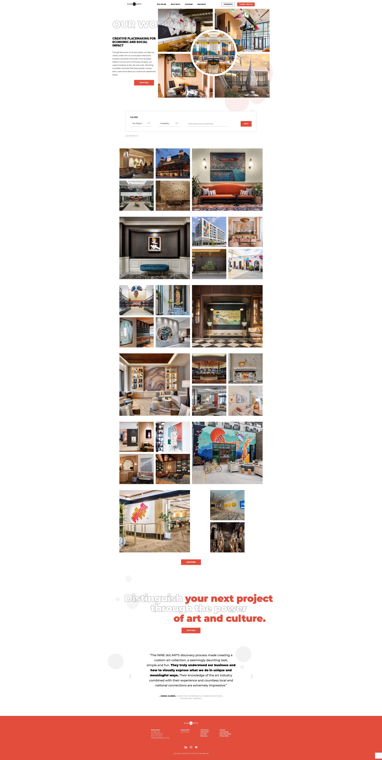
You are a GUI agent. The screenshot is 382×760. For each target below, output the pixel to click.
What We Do (175, 4)
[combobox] (141, 123)
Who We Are (161, 4)
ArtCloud (222, 730)
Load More (191, 562)
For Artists (228, 4)
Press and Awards (225, 734)
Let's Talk (191, 630)
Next (252, 676)
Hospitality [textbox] (164, 123)
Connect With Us (246, 4)
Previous (130, 676)
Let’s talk (144, 83)
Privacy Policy (224, 736)
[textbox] (141, 122)
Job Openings (224, 732)
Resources (201, 4)
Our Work (189, 4)
